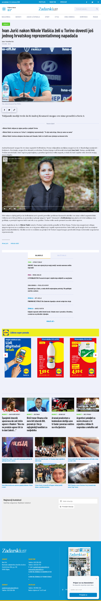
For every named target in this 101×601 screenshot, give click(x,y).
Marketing (53, 2)
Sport (47, 17)
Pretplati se (83, 595)
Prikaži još (50, 321)
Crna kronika (69, 17)
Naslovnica (6, 17)
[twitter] (92, 1)
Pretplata (42, 2)
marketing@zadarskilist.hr (41, 567)
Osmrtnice (84, 17)
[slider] (50, 206)
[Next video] (9, 209)
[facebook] (86, 1)
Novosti (18, 17)
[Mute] (14, 209)
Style (57, 17)
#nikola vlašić (15, 243)
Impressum (63, 2)
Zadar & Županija (33, 17)
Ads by (95, 211)
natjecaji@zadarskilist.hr (36, 569)
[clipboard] (14, 109)
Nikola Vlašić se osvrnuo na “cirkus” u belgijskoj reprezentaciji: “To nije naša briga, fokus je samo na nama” (38, 132)
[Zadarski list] (48, 9)
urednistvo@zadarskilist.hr (10, 588)
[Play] (4, 209)
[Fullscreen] (96, 209)
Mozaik (95, 17)
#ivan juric (5, 243)
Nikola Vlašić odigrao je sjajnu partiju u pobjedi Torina (20, 128)
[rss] (98, 1)
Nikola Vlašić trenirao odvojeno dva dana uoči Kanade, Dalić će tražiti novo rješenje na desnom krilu (35, 136)
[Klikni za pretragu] (97, 9)
